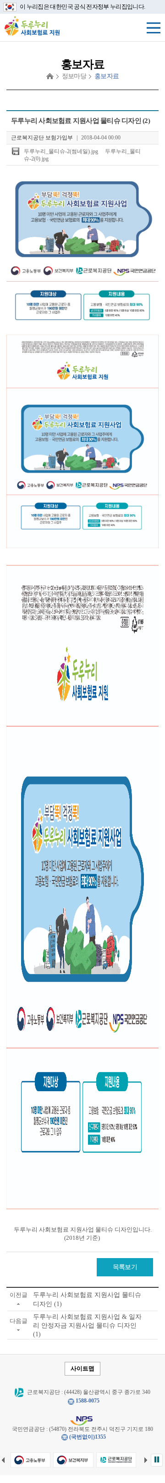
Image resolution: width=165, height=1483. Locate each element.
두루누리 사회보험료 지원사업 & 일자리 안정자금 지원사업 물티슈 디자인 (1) (87, 1325)
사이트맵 (82, 1368)
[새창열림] (30, 1460)
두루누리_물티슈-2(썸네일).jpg (61, 151)
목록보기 (125, 1267)
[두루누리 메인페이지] (32, 25)
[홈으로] (50, 76)
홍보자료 (106, 76)
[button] (157, 1460)
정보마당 (74, 76)
